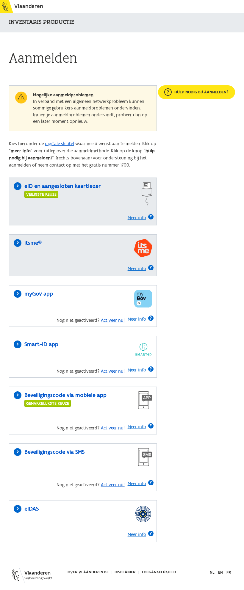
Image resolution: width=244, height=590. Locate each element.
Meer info (137, 218)
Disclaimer (125, 572)
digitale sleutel (59, 144)
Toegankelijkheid (158, 572)
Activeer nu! (113, 320)
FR (228, 572)
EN (220, 572)
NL (212, 572)
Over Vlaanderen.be (88, 572)
